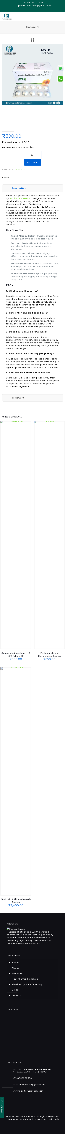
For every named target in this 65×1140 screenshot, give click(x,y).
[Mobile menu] (60, 16)
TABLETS (19, 169)
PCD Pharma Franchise (25, 979)
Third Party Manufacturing (27, 984)
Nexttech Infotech (48, 1119)
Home (15, 962)
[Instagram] (34, 9)
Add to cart (32, 162)
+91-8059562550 (33, 2)
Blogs (15, 990)
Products (17, 973)
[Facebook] (30, 9)
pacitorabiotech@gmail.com (34, 5)
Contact (16, 995)
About (15, 968)
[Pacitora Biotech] (6, 16)
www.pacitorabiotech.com (28, 1091)
